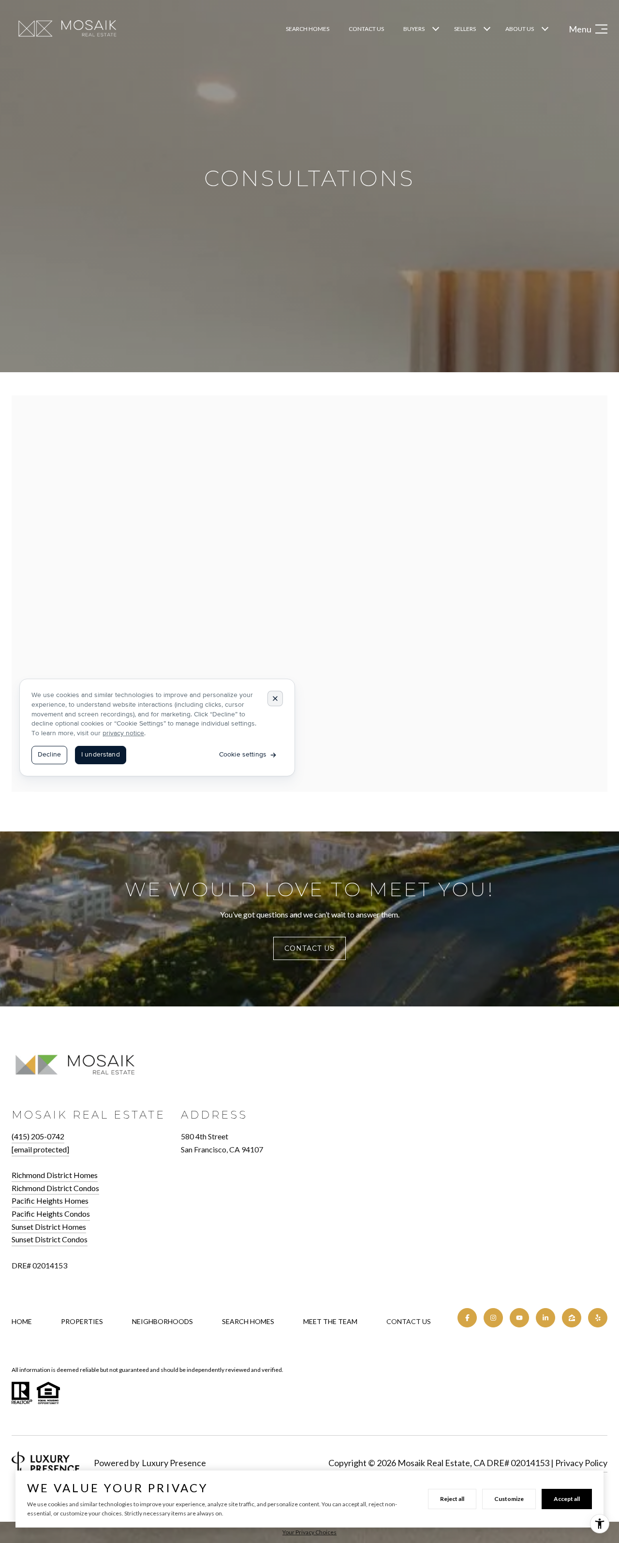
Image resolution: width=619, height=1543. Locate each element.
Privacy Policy (581, 1462)
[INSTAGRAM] (493, 1317)
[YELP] (597, 1317)
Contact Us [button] (309, 948)
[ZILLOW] (571, 1317)
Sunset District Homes (49, 1226)
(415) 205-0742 (38, 1136)
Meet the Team (330, 1321)
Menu (580, 29)
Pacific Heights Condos (51, 1213)
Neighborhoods (162, 1321)
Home (22, 1321)
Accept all (567, 1498)
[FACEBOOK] (467, 1317)
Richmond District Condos (55, 1188)
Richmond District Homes (55, 1174)
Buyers (414, 28)
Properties (82, 1321)
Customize (509, 1498)
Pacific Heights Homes (50, 1200)
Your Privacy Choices (309, 1532)
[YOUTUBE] (519, 1317)
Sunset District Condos (50, 1239)
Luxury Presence (174, 1462)
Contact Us (408, 1321)
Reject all (452, 1498)
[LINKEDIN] (545, 1317)
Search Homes (307, 28)
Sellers (465, 28)
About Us (519, 28)
